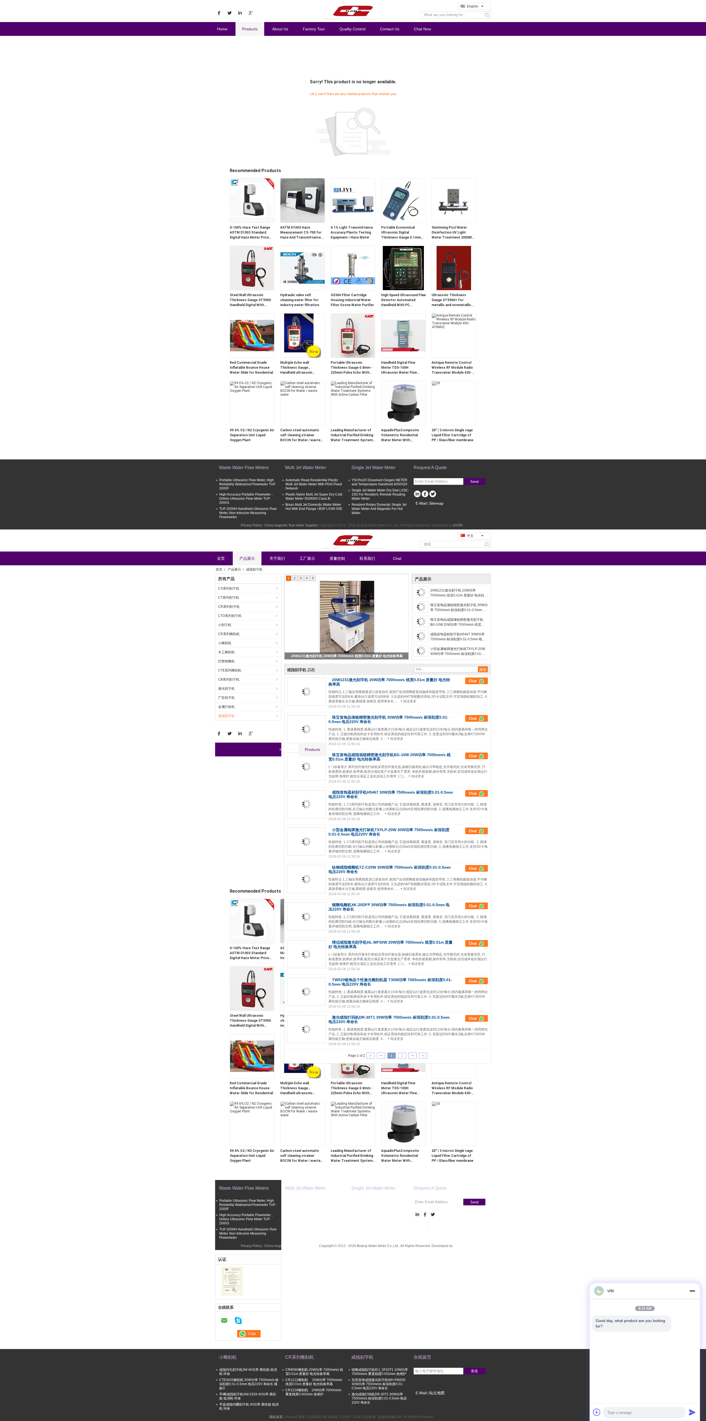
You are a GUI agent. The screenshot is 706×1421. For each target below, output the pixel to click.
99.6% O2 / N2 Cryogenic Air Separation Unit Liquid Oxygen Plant (252, 435)
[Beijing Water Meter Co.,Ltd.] (353, 11)
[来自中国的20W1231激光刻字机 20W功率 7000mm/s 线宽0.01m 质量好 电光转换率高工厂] (306, 692)
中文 (470, 536)
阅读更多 (409, 701)
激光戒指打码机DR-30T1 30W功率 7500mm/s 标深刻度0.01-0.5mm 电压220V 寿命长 (379, 1398)
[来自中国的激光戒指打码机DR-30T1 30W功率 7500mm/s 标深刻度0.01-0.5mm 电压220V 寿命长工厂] (306, 1029)
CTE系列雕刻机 (229, 670)
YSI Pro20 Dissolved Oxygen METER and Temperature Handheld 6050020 (379, 482)
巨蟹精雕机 (226, 661)
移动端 (422, 1400)
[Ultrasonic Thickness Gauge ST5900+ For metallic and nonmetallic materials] (454, 268)
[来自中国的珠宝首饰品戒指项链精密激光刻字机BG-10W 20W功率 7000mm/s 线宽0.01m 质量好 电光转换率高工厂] (306, 767)
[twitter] (229, 13)
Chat (397, 558)
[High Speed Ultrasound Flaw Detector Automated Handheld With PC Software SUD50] (403, 268)
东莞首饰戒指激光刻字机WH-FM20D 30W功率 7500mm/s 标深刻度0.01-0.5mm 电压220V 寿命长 (379, 1384)
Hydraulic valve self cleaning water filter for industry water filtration (299, 300)
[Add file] (597, 1412)
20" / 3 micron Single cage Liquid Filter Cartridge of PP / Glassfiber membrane (452, 435)
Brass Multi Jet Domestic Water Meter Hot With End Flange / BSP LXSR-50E (313, 507)
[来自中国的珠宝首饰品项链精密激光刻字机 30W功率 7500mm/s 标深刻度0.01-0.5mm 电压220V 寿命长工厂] (306, 729)
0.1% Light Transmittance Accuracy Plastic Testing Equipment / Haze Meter (352, 232)
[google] (250, 13)
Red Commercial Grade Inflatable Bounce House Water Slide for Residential (251, 367)
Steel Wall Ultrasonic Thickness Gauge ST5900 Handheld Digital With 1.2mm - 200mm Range (250, 300)
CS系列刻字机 (228, 588)
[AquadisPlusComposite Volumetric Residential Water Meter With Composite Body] (403, 403)
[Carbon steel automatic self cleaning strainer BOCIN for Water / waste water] (302, 388)
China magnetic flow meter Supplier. (291, 525)
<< (381, 1056)
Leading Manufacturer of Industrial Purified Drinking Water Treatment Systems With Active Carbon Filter (353, 435)
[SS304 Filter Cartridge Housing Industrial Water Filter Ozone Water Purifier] (353, 268)
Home (222, 29)
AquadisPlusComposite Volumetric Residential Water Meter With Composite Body (400, 435)
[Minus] (692, 1291)
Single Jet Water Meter (373, 467)
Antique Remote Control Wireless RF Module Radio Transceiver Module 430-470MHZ (452, 368)
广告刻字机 (226, 698)
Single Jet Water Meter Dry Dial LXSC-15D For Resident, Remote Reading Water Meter (380, 494)
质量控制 (337, 558)
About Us (280, 29)
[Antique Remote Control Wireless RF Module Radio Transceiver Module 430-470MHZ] (454, 321)
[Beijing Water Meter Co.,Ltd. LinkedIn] (417, 494)
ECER (458, 525)
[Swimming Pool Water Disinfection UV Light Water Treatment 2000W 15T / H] (454, 200)
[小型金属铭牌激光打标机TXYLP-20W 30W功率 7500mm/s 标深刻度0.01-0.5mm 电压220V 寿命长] (421, 651)
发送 (474, 1371)
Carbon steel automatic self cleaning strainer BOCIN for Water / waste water (300, 435)
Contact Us (389, 29)
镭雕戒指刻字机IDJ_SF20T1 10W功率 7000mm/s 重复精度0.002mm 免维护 (380, 1372)
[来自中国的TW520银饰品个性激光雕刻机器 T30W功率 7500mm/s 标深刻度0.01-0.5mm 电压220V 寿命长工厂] (306, 992)
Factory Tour (314, 29)
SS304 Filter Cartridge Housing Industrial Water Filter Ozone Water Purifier (352, 300)
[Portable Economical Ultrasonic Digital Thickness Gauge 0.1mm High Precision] (403, 200)
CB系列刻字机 (228, 679)
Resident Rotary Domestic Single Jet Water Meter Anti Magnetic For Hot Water (379, 509)
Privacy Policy (251, 525)
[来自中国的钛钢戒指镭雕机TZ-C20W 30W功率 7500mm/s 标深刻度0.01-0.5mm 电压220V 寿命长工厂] (306, 879)
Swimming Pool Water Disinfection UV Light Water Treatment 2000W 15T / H (452, 233)
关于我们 (277, 558)
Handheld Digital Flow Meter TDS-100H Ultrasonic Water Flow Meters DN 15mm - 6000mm (399, 368)
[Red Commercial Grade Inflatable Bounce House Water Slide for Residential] (252, 335)
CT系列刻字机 (228, 598)
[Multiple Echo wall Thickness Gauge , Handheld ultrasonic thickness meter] (302, 335)
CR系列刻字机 (229, 607)
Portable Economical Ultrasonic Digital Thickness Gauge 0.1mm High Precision (401, 233)
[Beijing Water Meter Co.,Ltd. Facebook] (424, 494)
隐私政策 (276, 1417)
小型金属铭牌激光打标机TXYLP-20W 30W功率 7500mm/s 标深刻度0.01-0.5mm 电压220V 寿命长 (457, 651)
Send (474, 482)
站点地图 (437, 1393)
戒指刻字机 (226, 716)
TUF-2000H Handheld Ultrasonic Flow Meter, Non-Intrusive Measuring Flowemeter (248, 513)
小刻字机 (224, 625)
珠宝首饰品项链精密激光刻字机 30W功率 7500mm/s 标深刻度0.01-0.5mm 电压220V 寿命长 (459, 607)
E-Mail (421, 503)
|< (370, 1056)
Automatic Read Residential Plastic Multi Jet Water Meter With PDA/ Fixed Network (313, 484)
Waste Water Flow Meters (244, 467)
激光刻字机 (226, 689)
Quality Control (352, 29)
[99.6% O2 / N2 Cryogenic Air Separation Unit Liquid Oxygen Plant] (252, 387)
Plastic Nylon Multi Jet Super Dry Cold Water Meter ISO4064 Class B (313, 497)
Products (250, 29)
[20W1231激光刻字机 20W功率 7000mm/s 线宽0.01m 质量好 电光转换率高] (421, 592)
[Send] (692, 1412)
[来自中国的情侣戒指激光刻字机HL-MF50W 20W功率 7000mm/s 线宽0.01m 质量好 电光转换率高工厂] (306, 954)
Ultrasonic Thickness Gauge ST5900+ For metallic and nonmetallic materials (451, 300)
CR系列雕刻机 (229, 634)
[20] (436, 383)
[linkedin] (240, 13)
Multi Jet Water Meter (305, 467)
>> (412, 1056)
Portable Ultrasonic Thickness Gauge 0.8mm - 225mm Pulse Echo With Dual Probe (352, 368)
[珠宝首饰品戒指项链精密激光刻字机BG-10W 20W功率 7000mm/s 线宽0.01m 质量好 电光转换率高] (421, 621)
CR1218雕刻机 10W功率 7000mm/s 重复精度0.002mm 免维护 (313, 1392)
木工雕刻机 (226, 652)
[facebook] (219, 13)
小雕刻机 (224, 643)
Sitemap (436, 503)
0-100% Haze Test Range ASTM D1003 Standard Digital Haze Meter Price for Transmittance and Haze (250, 233)
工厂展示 (307, 558)
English (472, 6)
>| (423, 1056)
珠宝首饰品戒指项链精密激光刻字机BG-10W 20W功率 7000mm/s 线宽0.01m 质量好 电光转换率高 (456, 622)
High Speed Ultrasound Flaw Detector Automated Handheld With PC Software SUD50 (403, 300)
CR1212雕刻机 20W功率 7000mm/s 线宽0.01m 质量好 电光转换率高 (313, 1382)
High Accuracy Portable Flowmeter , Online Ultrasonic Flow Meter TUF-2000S (245, 499)
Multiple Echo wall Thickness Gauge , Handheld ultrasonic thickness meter (296, 368)
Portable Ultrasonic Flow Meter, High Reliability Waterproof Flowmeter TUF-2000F (247, 484)
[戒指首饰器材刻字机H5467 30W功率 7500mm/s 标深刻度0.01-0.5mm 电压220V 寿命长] (421, 636)
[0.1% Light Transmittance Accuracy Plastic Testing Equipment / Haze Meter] (353, 200)
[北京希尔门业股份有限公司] (231, 1281)
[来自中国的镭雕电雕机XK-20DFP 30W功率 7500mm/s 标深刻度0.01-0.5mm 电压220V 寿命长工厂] (306, 917)
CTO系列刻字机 (230, 616)
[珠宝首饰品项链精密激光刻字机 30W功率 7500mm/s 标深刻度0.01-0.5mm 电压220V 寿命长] (347, 616)
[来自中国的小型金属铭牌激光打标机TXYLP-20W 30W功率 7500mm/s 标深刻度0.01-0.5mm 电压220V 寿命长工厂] (306, 842)
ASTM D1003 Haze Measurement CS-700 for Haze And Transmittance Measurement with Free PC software (302, 233)
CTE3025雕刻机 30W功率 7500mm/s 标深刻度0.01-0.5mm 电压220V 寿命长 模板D (249, 1384)
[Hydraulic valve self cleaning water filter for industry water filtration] (302, 268)
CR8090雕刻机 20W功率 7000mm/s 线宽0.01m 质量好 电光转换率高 (314, 1372)
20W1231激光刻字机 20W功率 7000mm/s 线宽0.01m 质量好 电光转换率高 (459, 593)
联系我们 (367, 558)
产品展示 (247, 558)
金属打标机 (226, 707)
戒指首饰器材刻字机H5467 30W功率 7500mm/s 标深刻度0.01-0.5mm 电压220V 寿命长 (457, 637)
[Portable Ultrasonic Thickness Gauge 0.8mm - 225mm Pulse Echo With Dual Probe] (353, 335)
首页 (221, 558)
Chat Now (422, 29)
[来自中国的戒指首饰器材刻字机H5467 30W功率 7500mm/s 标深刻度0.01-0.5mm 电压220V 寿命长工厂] (306, 804)
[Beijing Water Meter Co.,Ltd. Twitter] (432, 494)
